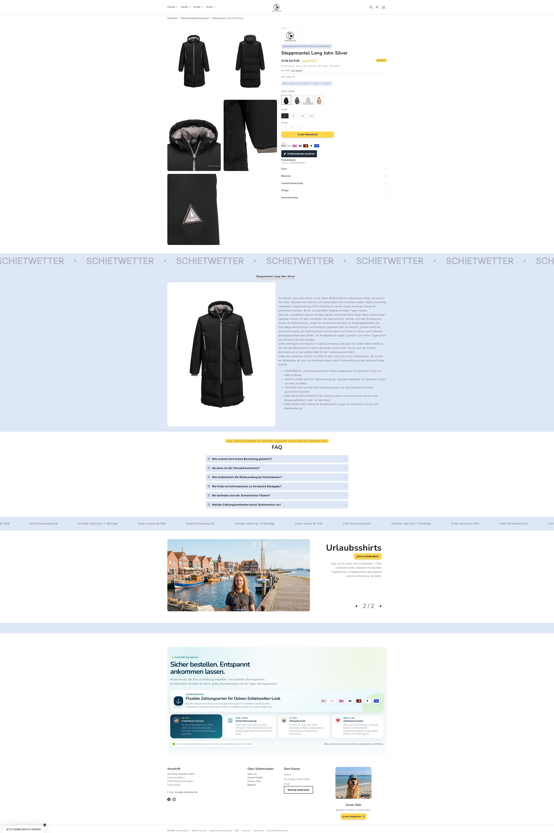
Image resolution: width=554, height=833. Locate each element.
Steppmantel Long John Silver (228, 18)
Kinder (197, 6)
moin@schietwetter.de (186, 792)
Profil (286, 784)
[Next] (378, 606)
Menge (284, 123)
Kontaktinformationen (277, 830)
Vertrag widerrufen (298, 789)
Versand (246, 830)
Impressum (258, 830)
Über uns (252, 774)
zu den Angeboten (351, 816)
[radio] (286, 100)
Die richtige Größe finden (297, 779)
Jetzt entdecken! (368, 556)
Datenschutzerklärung (221, 830)
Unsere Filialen (255, 777)
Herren (184, 6)
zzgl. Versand (296, 70)
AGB (237, 830)
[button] (371, 7)
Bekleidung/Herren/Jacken (195, 18)
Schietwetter (182, 830)
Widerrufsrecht (199, 830)
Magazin (252, 785)
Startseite (172, 18)
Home (209, 6)
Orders (287, 774)
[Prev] (359, 606)
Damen (171, 6)
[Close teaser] (44, 824)
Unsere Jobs (254, 781)
